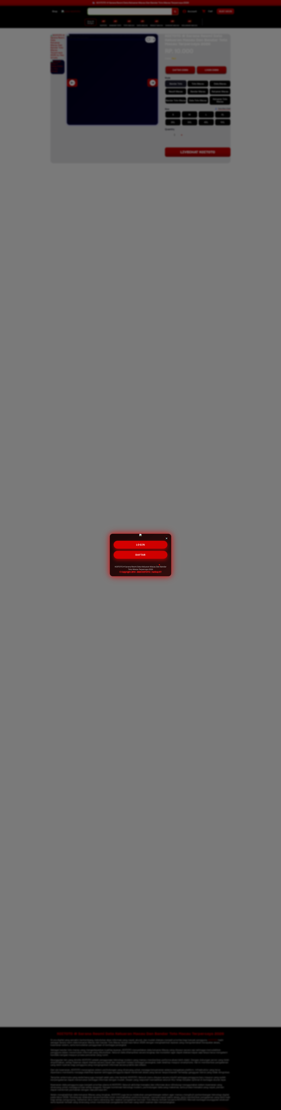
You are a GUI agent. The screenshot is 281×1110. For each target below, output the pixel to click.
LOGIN (140, 544)
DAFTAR (140, 554)
